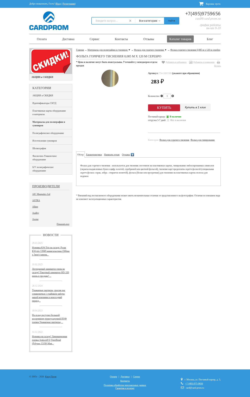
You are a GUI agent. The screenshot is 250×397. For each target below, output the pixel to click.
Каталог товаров (180, 39)
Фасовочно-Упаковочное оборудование (44, 158)
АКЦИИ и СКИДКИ (42, 95)
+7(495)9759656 (203, 13)
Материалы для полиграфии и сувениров (48, 124)
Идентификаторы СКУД (44, 103)
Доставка (68, 39)
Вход (58, 3)
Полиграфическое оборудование (48, 133)
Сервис (94, 39)
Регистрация (69, 3)
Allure (35, 206)
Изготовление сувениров (44, 140)
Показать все (63, 224)
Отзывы (148, 39)
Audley (35, 213)
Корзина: (213, 4)
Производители (46, 186)
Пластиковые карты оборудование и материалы (49, 112)
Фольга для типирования (202, 140)
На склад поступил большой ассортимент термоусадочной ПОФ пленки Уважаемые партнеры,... (49, 319)
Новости (51, 235)
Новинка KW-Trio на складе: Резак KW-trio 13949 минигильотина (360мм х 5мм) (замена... (51, 251)
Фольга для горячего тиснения (174, 140)
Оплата (42, 39)
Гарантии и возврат (124, 388)
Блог (210, 39)
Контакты (121, 39)
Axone (35, 219)
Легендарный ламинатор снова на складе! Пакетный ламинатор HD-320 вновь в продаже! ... (50, 272)
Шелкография (39, 148)
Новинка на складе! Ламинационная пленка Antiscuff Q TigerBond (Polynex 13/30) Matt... (49, 340)
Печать (217, 66)
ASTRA (36, 200)
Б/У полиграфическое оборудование (43, 169)
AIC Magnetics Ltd (41, 194)
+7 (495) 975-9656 (194, 383)
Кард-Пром (50, 376)
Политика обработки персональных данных (125, 385)
